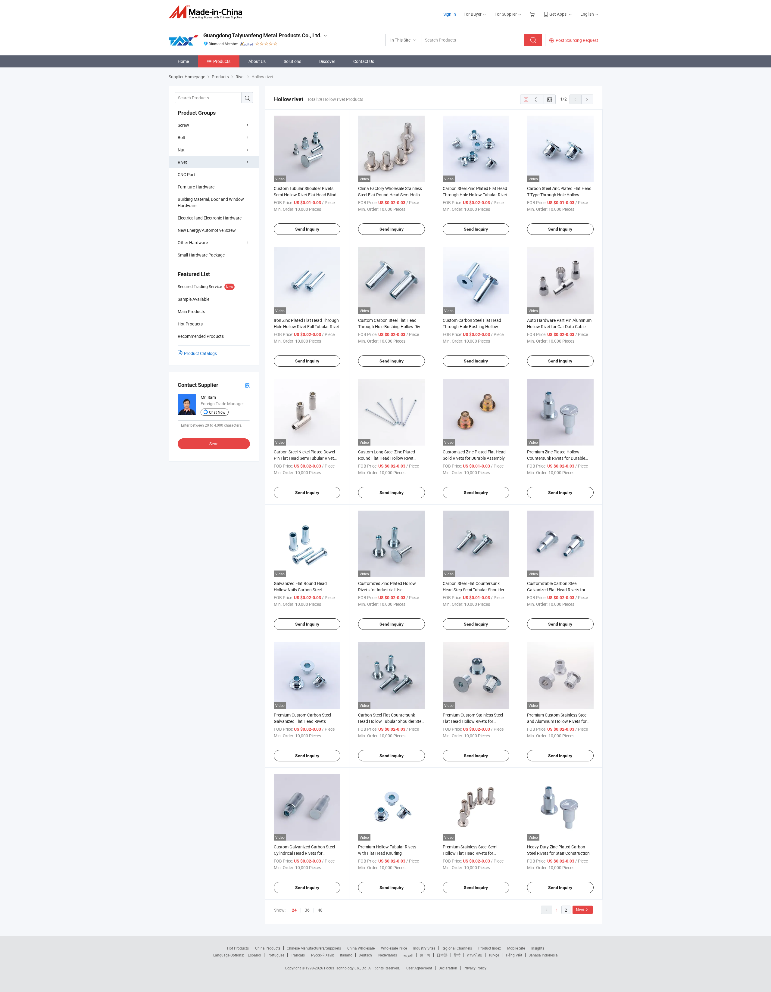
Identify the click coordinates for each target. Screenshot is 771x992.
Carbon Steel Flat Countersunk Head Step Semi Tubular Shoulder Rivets (473, 589)
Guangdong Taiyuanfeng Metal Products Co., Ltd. (262, 35)
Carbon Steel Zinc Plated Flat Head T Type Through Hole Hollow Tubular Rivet (559, 194)
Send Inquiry (307, 229)
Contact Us (363, 61)
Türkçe (494, 955)
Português (275, 955)
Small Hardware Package (201, 255)
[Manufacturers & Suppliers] (207, 12)
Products (221, 61)
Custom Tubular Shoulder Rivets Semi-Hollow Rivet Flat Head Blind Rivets (305, 194)
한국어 (425, 955)
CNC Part (186, 174)
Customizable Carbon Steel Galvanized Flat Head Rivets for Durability (556, 589)
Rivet (182, 162)
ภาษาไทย (474, 955)
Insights (537, 948)
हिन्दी (457, 955)
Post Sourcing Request (577, 40)
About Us (257, 61)
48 (320, 910)
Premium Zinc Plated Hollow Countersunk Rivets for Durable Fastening (556, 458)
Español (254, 955)
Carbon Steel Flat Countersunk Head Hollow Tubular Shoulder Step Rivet (391, 721)
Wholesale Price (394, 948)
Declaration (448, 968)
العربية (408, 955)
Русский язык (322, 955)
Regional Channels (457, 948)
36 (307, 910)
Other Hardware (193, 242)
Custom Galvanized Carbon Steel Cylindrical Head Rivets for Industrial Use (304, 853)
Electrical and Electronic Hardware (210, 218)
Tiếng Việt (513, 955)
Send (214, 443)
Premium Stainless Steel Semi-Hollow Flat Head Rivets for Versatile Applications (470, 853)
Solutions (292, 61)
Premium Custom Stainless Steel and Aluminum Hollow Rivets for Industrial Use (557, 721)
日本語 (442, 955)
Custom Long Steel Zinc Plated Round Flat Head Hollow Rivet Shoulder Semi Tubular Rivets (386, 458)
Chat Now (217, 412)
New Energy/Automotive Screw (207, 230)
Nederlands (387, 955)
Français (298, 955)
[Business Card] (247, 385)
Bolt (181, 137)
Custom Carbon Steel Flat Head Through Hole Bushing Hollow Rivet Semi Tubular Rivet (391, 326)
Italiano (346, 955)
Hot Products (238, 948)
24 (294, 910)
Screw (183, 125)
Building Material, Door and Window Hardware (211, 202)
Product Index (489, 948)
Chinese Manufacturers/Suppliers (314, 948)
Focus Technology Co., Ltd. (346, 968)
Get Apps (557, 14)
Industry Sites (424, 948)
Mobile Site (516, 948)
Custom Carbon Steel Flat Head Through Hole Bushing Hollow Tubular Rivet (472, 326)
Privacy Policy (475, 968)
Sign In (449, 14)
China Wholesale (361, 948)
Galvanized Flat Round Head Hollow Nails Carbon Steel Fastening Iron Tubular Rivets (301, 589)
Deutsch (365, 955)
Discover (327, 61)
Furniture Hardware (196, 187)
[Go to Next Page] (587, 99)
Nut (181, 150)
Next (580, 910)
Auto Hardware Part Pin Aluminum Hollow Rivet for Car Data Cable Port (559, 326)
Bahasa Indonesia (543, 955)
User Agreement (419, 968)
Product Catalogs (200, 353)
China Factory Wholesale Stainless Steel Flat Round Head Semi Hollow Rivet (390, 194)
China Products (267, 948)
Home (183, 61)
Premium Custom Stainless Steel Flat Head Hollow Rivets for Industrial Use (473, 721)
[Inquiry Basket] (533, 14)
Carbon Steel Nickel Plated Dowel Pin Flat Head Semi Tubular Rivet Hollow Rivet (304, 458)
